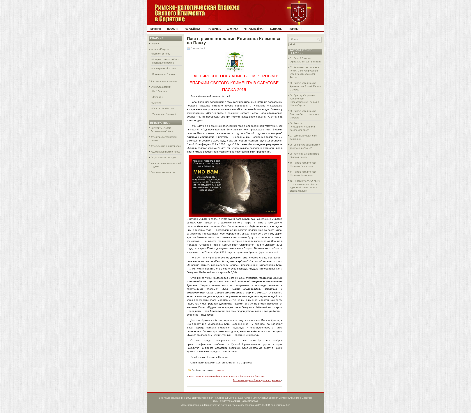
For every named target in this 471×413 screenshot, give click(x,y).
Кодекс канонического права (165, 151)
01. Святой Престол (300, 58)
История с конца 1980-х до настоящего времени (166, 61)
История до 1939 (161, 53)
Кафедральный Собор (164, 68)
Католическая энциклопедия (166, 145)
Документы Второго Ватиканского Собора (162, 129)
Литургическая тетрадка (163, 157)
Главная (155, 28)
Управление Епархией (164, 114)
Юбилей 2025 (193, 28)
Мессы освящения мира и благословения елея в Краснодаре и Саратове (227, 375)
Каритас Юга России (163, 108)
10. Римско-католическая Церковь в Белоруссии (303, 164)
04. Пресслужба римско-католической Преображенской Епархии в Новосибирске (304, 100)
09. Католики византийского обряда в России (304, 155)
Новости (172, 28)
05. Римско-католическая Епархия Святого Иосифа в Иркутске (304, 114)
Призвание (214, 28)
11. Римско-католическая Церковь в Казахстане (303, 173)
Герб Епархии (159, 91)
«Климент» (295, 28)
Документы (156, 43)
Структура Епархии (161, 86)
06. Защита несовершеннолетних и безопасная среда (302, 126)
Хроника (232, 28)
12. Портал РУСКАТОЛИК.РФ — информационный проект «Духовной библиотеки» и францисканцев (305, 185)
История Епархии (160, 49)
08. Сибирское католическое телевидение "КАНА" (305, 146)
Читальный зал (254, 28)
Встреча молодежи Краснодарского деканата (257, 380)
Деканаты (157, 96)
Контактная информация (164, 81)
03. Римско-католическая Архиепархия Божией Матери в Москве (305, 86)
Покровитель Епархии (164, 74)
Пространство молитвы (163, 172)
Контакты (276, 28)
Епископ (156, 102)
